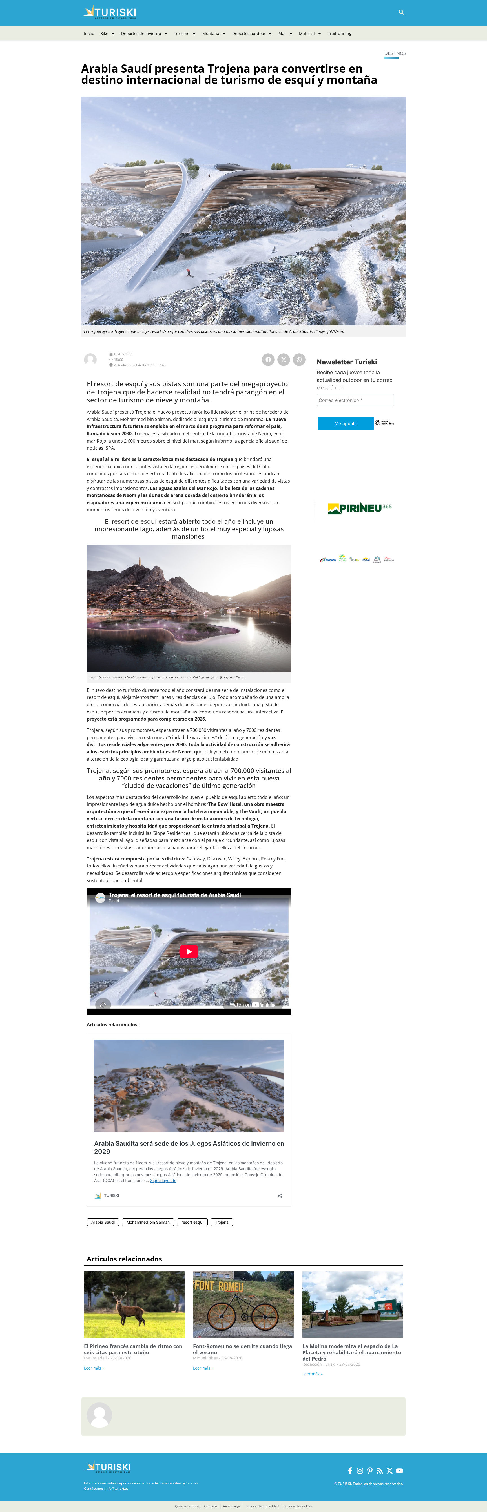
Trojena (222, 1222)
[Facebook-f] (350, 1470)
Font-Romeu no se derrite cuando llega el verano (242, 1349)
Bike (104, 33)
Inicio (89, 33)
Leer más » (94, 1368)
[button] (401, 12)
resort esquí (192, 1222)
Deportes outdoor (248, 33)
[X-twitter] (389, 1470)
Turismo (181, 33)
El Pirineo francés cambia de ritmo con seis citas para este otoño (133, 1349)
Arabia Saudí (103, 1222)
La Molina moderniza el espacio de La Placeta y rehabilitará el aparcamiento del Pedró (351, 1352)
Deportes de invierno (141, 33)
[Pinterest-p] (369, 1470)
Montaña (210, 33)
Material (307, 33)
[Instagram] (360, 1470)
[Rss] (379, 1470)
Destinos (395, 53)
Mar (282, 33)
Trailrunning (339, 33)
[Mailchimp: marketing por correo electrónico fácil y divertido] (384, 426)
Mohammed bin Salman (148, 1222)
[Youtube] (399, 1470)
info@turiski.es (117, 1488)
